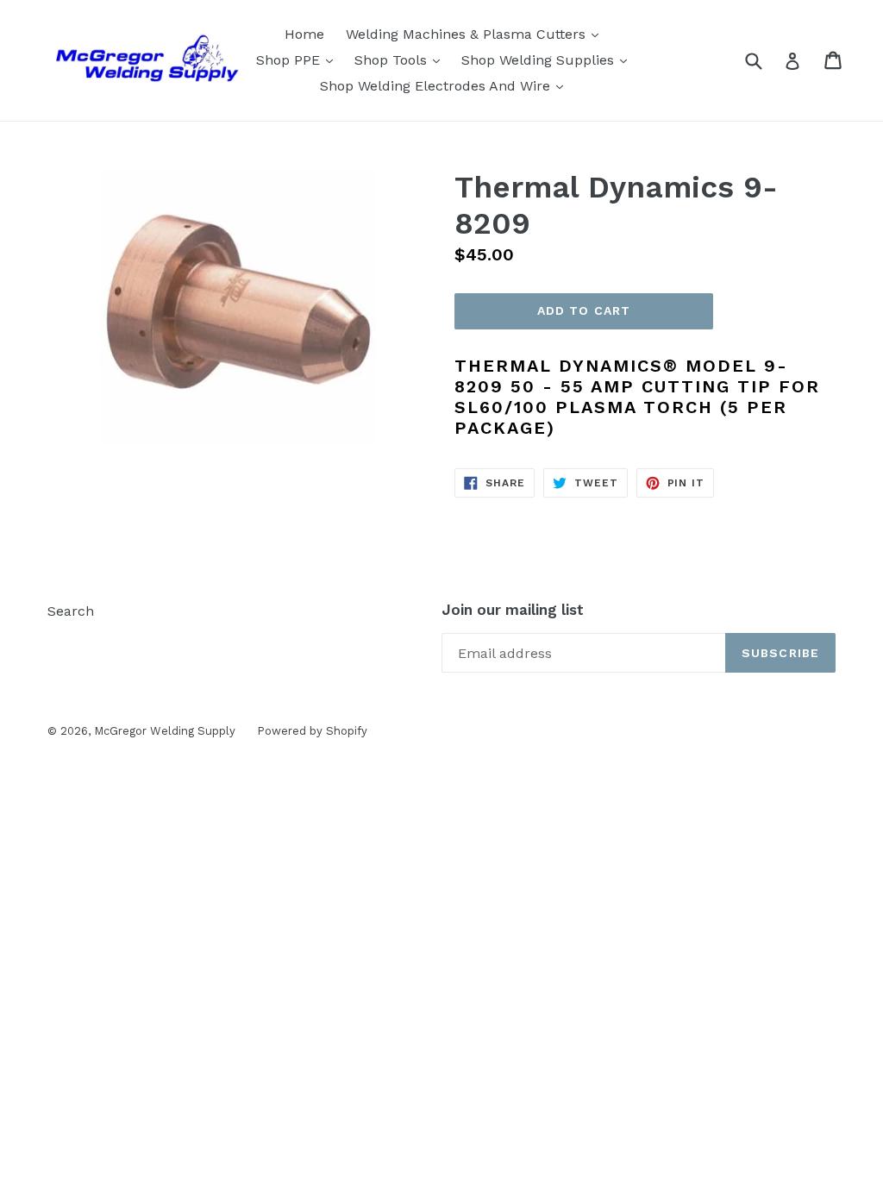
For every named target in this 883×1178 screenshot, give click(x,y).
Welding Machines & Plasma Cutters (476, 33)
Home (304, 34)
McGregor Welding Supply (164, 730)
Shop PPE (298, 59)
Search (70, 611)
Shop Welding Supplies (548, 59)
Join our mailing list (513, 609)
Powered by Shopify (312, 730)
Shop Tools (401, 59)
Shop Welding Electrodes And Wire (446, 85)
